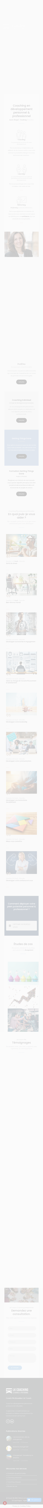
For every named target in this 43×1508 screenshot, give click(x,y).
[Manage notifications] (5, 1503)
